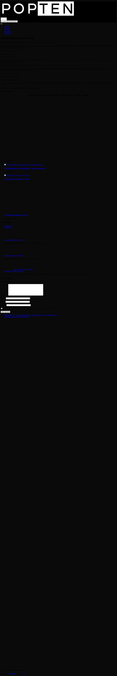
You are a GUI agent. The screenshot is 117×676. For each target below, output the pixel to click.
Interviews (7, 33)
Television (7, 32)
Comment (4, 295)
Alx (24, 674)
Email (3, 302)
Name (3, 298)
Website (3, 305)
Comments (8, 226)
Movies (6, 30)
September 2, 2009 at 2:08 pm (14, 256)
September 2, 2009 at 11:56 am (14, 240)
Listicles (7, 26)
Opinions (7, 28)
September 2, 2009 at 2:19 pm (14, 271)
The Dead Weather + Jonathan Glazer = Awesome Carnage (24, 168)
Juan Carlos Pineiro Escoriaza (23, 269)
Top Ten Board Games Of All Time (16, 215)
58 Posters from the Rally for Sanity (16, 179)
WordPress (12, 674)
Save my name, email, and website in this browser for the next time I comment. (28, 308)
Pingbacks (8, 228)
